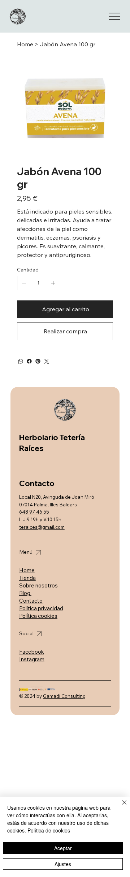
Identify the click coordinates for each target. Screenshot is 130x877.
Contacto (31, 600)
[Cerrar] (120, 806)
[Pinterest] (38, 361)
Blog (25, 593)
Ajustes (63, 864)
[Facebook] (29, 361)
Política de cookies (48, 830)
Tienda (27, 577)
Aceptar (63, 848)
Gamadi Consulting (64, 696)
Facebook (31, 651)
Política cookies (38, 615)
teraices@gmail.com (42, 527)
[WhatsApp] (20, 361)
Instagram (31, 659)
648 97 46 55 (34, 512)
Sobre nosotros (38, 585)
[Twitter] (46, 361)
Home (27, 570)
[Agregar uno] (53, 283)
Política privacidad (41, 608)
